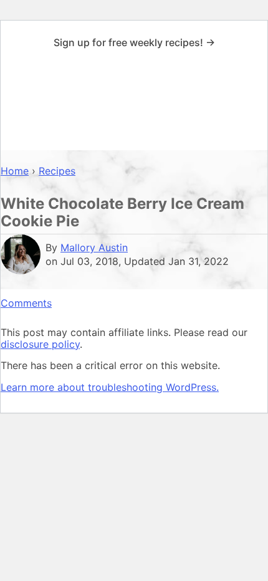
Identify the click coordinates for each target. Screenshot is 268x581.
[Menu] (14, 102)
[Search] (253, 102)
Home (15, 171)
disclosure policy (40, 344)
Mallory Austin (94, 247)
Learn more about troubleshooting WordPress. (110, 387)
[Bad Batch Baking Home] (134, 102)
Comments (26, 303)
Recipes (57, 171)
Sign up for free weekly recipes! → (134, 42)
